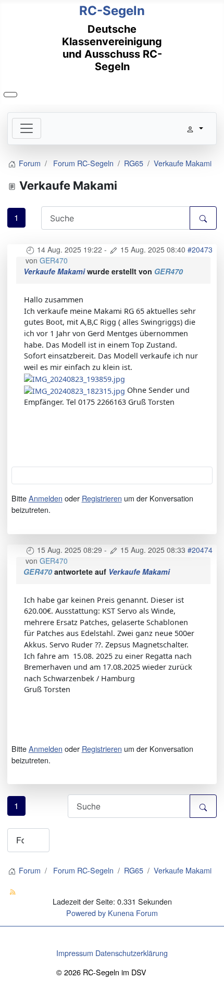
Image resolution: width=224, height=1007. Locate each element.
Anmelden (46, 498)
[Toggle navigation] (26, 128)
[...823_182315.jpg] (74, 390)
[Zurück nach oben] (211, 994)
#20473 (200, 249)
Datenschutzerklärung (131, 952)
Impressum (74, 952)
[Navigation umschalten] (10, 94)
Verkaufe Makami (54, 271)
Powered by (86, 912)
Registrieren (102, 498)
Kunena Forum (133, 912)
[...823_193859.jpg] (74, 378)
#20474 (200, 550)
